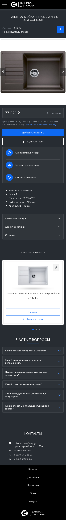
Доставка (33, 477)
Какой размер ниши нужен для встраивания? (23, 361)
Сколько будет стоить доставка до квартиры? (25, 395)
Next (63, 72)
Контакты (33, 485)
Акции (33, 501)
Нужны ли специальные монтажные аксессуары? (26, 373)
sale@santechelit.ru (24, 450)
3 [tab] (39, 329)
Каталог (33, 469)
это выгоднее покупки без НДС (41, 124)
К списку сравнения (60, 29)
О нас (33, 493)
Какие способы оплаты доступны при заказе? (27, 407)
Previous (3, 72)
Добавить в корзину (33, 132)
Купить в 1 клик (35, 141)
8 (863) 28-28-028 (23, 458)
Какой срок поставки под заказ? (23, 384)
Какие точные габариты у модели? (25, 350)
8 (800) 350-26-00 (23, 454)
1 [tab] (33, 329)
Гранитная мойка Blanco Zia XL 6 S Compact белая (33, 293)
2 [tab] (36, 329)
